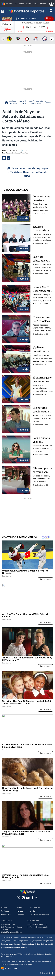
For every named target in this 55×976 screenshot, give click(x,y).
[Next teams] (52, 39)
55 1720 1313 (32, 927)
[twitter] (18, 898)
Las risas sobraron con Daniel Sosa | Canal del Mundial (41, 258)
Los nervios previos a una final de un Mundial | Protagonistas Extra (41, 409)
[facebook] (32, 898)
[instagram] (23, 898)
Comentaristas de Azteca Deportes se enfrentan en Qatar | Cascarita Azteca (42, 198)
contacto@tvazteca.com (37, 925)
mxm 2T (21, 31)
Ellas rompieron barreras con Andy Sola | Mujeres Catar (42, 470)
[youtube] (28, 898)
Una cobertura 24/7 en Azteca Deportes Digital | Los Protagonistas (43, 319)
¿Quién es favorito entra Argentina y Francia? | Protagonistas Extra (41, 349)
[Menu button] (2, 11)
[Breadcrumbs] (7, 102)
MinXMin (49, 31)
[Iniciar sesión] (51, 4)
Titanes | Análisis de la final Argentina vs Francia (42, 228)
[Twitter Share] (8, 158)
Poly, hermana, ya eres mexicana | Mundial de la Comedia (41, 440)
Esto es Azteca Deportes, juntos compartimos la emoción (42, 289)
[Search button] (51, 11)
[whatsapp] (36, 898)
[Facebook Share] (4, 158)
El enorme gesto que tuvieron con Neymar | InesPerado (43, 379)
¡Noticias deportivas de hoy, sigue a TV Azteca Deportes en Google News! (27, 172)
